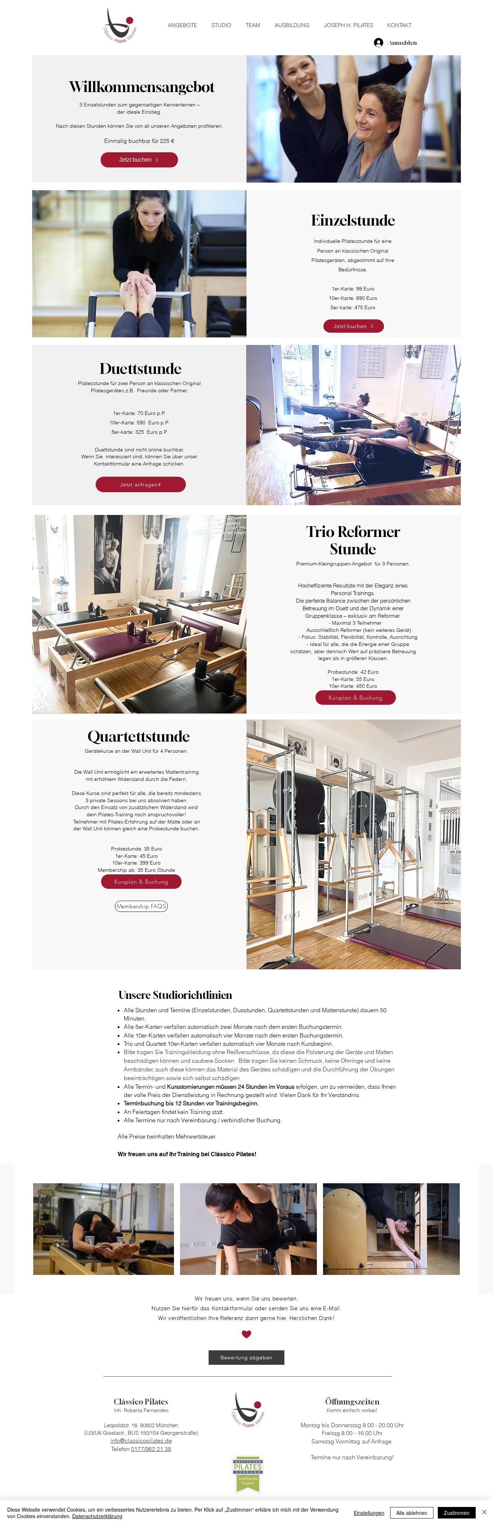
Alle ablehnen (411, 1512)
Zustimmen (457, 1512)
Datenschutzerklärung (97, 1516)
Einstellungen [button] (369, 1512)
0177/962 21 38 (151, 1448)
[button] (186, 25)
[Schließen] (484, 1512)
